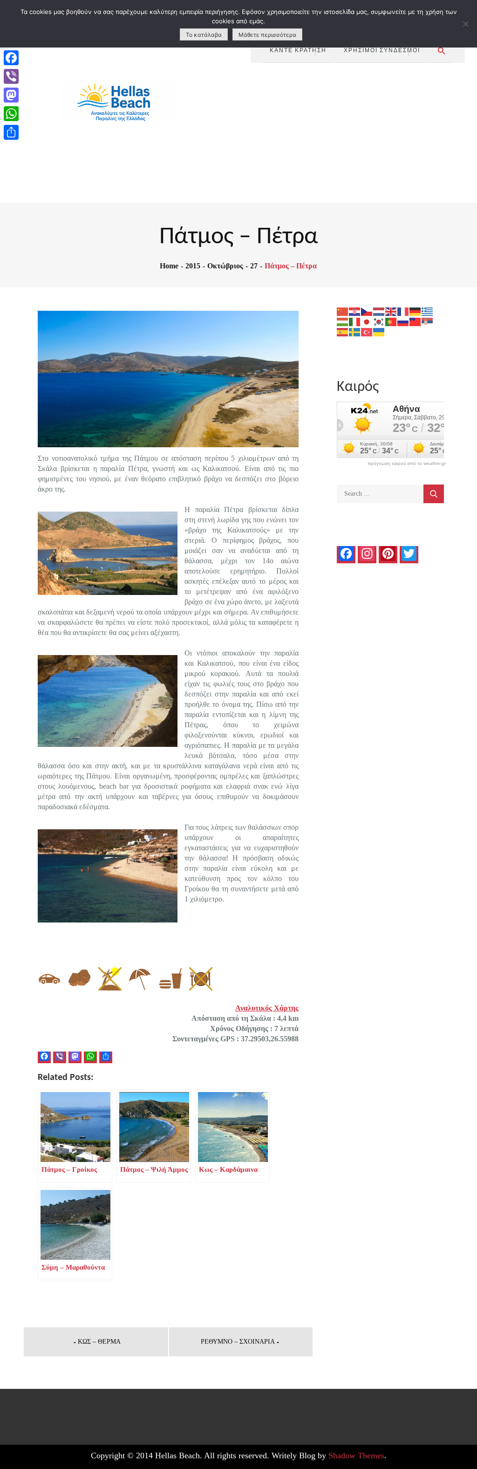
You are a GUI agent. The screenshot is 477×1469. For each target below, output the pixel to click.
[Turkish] (367, 331)
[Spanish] (343, 331)
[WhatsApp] (11, 113)
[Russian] (403, 321)
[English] (391, 311)
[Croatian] (355, 311)
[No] (465, 23)
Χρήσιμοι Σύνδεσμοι (382, 50)
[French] (403, 311)
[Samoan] (415, 321)
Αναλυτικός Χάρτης (267, 1008)
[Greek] (428, 311)
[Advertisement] (358, 133)
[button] (441, 51)
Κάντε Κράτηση (298, 50)
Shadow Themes (356, 1455)
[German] (415, 311)
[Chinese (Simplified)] (343, 311)
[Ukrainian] (379, 331)
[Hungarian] (343, 321)
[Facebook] (11, 57)
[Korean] (379, 321)
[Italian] (355, 321)
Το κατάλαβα (204, 34)
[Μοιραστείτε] (11, 132)
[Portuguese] (391, 321)
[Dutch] (379, 311)
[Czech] (367, 311)
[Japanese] (367, 321)
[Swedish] (355, 331)
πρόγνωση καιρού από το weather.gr (407, 463)
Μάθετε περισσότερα (267, 34)
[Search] (433, 494)
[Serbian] (428, 321)
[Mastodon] (11, 95)
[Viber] (11, 76)
